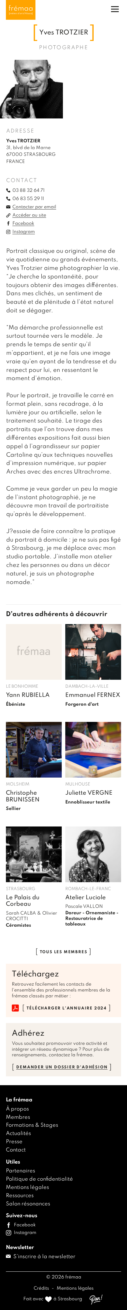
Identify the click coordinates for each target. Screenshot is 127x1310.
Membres (18, 1117)
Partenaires (20, 1171)
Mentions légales (27, 1187)
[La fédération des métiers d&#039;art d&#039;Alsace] (20, 10)
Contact (16, 1150)
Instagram (23, 232)
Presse (14, 1141)
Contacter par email (34, 207)
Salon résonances (28, 1204)
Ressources (20, 1195)
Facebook (23, 223)
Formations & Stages (32, 1125)
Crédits (42, 1288)
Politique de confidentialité (39, 1179)
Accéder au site (29, 215)
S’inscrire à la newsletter (43, 1256)
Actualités (18, 1133)
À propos (17, 1109)
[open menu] (115, 9)
